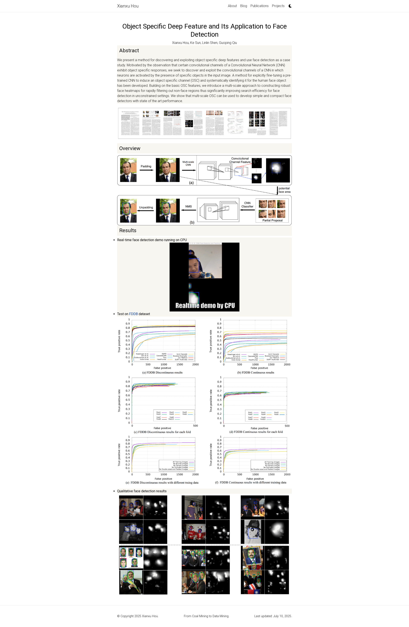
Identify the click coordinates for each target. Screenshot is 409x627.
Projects (278, 6)
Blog (243, 6)
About (232, 6)
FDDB (133, 314)
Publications (260, 6)
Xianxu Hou (127, 6)
